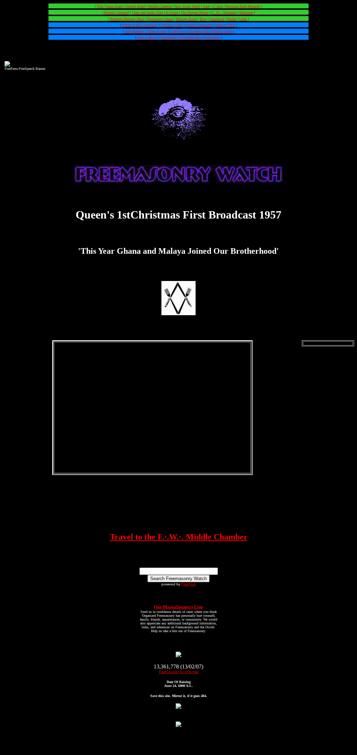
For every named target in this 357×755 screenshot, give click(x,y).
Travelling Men (172, 25)
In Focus (172, 12)
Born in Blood (147, 37)
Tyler (100, 6)
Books (231, 19)
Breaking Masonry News (127, 19)
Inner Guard (114, 6)
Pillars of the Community (140, 25)
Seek (206, 6)
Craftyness (177, 31)
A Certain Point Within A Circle (209, 31)
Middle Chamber (160, 6)
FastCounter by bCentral (178, 672)
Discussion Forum (160, 19)
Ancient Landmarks (198, 25)
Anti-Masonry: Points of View (146, 31)
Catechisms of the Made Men (181, 37)
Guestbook (217, 19)
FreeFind (188, 584)
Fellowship (212, 37)
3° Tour (217, 6)
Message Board (186, 19)
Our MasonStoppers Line (178, 606)
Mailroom (246, 12)
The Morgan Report (194, 12)
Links (243, 19)
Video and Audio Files (147, 12)
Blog (203, 19)
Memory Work (225, 25)
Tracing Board (135, 6)
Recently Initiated (116, 12)
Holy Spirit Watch (187, 6)
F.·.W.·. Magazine (223, 12)
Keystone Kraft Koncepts (243, 6)
